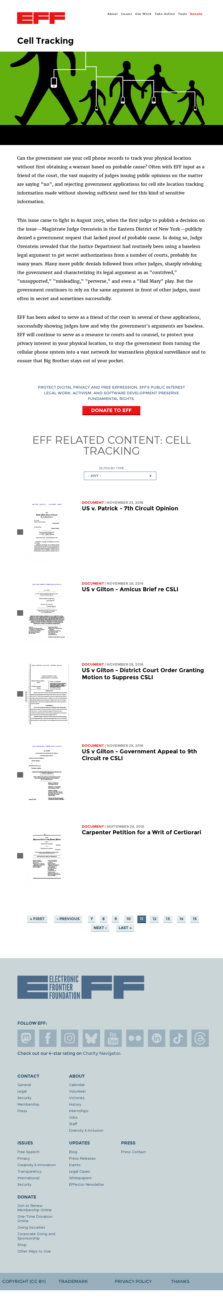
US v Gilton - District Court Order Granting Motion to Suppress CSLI (143, 674)
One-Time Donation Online (34, 1218)
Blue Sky (91, 1038)
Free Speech (28, 1152)
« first (37, 918)
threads (200, 1038)
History (75, 1104)
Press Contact (133, 1152)
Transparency (29, 1171)
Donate (196, 14)
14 (181, 918)
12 (154, 918)
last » (125, 927)
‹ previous (68, 918)
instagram (69, 1038)
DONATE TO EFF (111, 410)
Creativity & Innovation (36, 1165)
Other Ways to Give (34, 1251)
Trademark (73, 1281)
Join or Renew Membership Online (34, 1207)
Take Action (165, 14)
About (112, 14)
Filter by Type (111, 468)
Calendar (77, 1085)
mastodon (26, 1038)
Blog (73, 1152)
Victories (77, 1098)
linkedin (156, 1038)
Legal (22, 1091)
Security (24, 1098)
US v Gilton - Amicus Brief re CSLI (130, 589)
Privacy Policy (133, 1281)
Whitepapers (80, 1178)
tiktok (178, 1038)
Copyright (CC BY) (24, 1281)
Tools (182, 14)
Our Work (143, 14)
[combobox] (120, 475)
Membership (28, 1104)
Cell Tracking (137, 445)
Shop (22, 1244)
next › (100, 927)
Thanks (180, 1281)
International (28, 1178)
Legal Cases (79, 1171)
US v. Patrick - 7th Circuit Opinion (130, 508)
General (24, 1085)
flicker (135, 1038)
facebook (48, 1038)
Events (74, 1165)
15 (195, 918)
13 (168, 918)
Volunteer (77, 1091)
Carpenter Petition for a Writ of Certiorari (141, 832)
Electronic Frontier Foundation (41, 18)
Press (22, 1111)
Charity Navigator (101, 1053)
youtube (113, 1038)
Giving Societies (31, 1227)
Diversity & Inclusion (86, 1130)
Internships (78, 1111)
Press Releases (82, 1158)
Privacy (23, 1158)
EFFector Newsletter (86, 1184)
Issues (126, 14)
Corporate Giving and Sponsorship (36, 1236)
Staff (73, 1124)
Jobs (73, 1117)
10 (128, 918)
